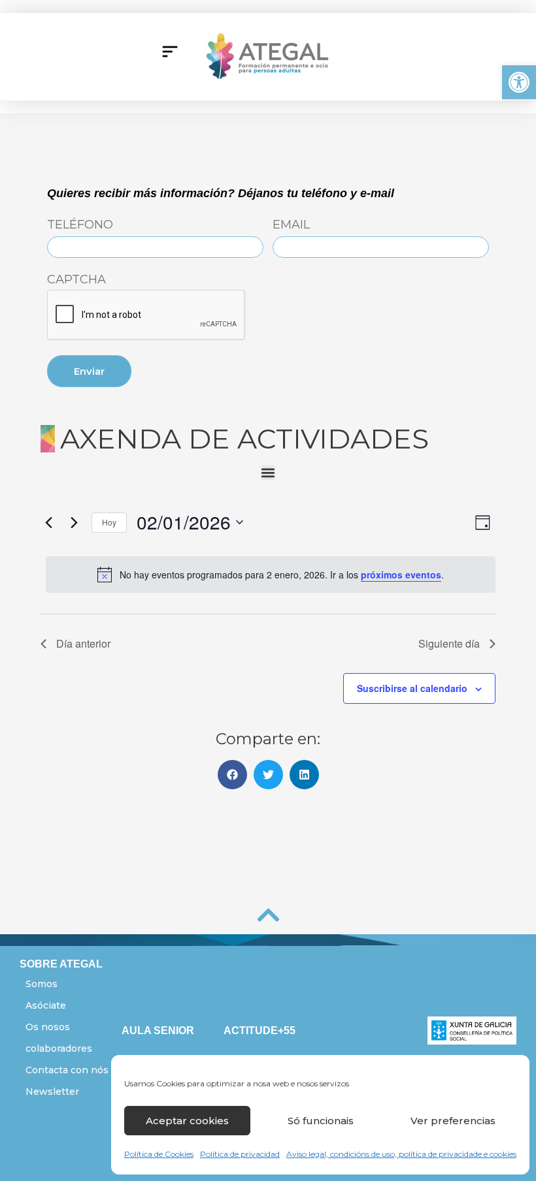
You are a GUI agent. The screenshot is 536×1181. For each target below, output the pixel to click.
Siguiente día (449, 643)
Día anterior (83, 643)
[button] (519, 82)
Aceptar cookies (187, 1120)
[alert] (270, 574)
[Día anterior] (48, 522)
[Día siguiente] (74, 522)
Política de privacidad (240, 1154)
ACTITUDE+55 (259, 1030)
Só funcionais (321, 1120)
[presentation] (146, 315)
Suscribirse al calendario (412, 688)
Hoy (109, 522)
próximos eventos (401, 574)
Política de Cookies (158, 1154)
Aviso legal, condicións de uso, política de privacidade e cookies (401, 1154)
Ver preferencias (452, 1120)
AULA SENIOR (158, 1030)
